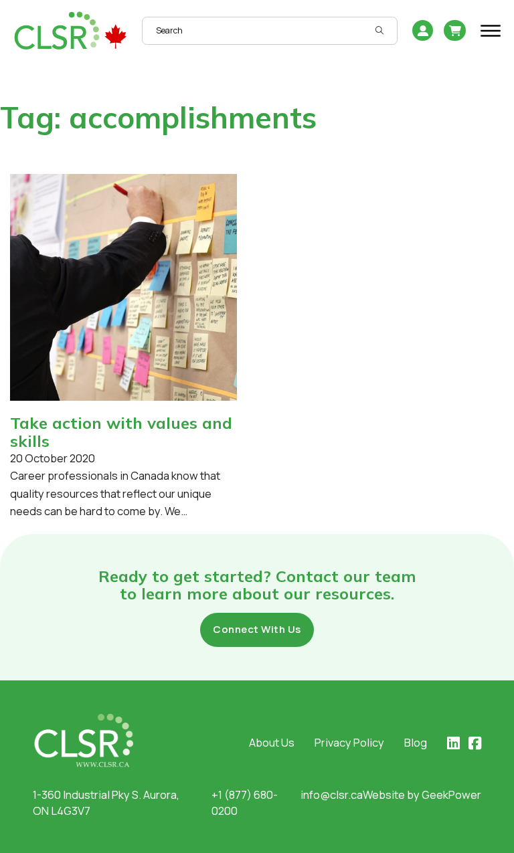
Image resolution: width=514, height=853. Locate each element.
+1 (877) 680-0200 (244, 803)
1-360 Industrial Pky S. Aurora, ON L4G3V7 (106, 803)
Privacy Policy (349, 742)
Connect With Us (257, 629)
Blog (415, 742)
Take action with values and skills (121, 431)
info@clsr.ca (332, 794)
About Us (271, 742)
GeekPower (451, 794)
